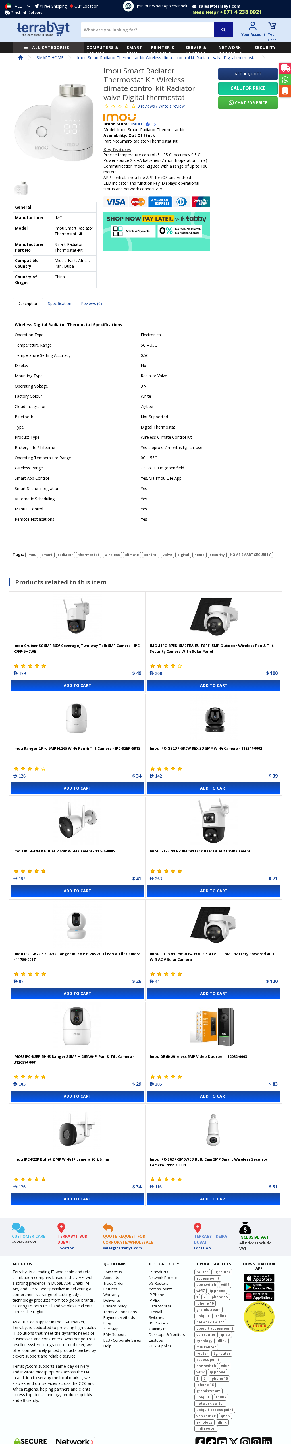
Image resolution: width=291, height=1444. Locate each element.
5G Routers (158, 1283)
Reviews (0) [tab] (91, 303)
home (199, 554)
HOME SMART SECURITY (250, 554)
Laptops (156, 1340)
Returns (110, 1288)
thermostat (88, 554)
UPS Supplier (160, 1345)
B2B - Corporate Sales (122, 1340)
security (217, 554)
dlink (222, 1340)
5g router (221, 1272)
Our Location (86, 6)
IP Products (158, 1271)
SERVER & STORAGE (196, 50)
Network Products (164, 1277)
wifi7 (200, 1290)
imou (31, 554)
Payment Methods (119, 1317)
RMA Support (114, 1334)
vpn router (206, 1334)
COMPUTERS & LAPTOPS (102, 50)
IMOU (138, 124)
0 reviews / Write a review (161, 106)
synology (204, 1340)
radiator (65, 554)
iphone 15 (219, 1297)
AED (18, 6)
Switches (156, 1317)
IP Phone (156, 1294)
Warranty (111, 1294)
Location (65, 1248)
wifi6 (225, 1284)
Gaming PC (158, 1328)
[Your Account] (252, 27)
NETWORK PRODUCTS (230, 50)
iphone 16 (205, 1303)
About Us (111, 1277)
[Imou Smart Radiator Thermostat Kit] (55, 125)
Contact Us (112, 1271)
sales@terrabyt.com (122, 1248)
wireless (112, 554)
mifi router (206, 1347)
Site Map (111, 1328)
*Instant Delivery (26, 12)
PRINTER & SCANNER (163, 50)
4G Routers (158, 1323)
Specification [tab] (59, 303)
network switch (210, 1322)
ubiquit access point (214, 1328)
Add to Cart (77, 685)
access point (207, 1278)
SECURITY (265, 47)
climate (132, 554)
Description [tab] (27, 303)
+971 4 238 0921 (227, 12)
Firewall (155, 1311)
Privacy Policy (115, 1306)
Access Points (160, 1288)
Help (107, 1345)
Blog (107, 1323)
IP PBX (154, 1300)
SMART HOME (134, 50)
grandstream (208, 1309)
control (150, 554)
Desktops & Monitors (167, 1334)
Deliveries (112, 1300)
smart (47, 554)
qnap (225, 1334)
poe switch (206, 1284)
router (202, 1272)
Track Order (113, 1283)
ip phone (217, 1290)
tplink (221, 1315)
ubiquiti (203, 1315)
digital (183, 554)
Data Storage (160, 1306)
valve (167, 554)
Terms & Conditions (120, 1311)
